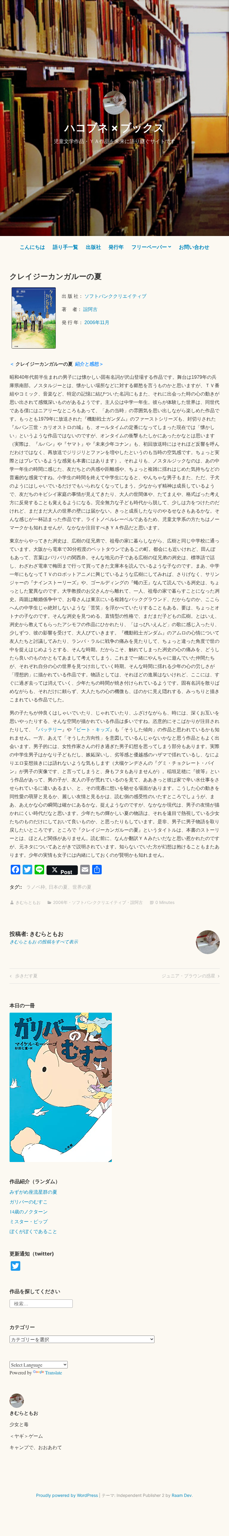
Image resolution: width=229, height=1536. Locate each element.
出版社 (93, 247)
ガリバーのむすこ (29, 1201)
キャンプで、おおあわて (36, 1447)
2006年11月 (96, 322)
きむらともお (28, 902)
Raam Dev (182, 1495)
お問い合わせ (194, 247)
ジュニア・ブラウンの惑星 (188, 977)
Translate (53, 1372)
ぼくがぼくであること (33, 1231)
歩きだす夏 (25, 977)
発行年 (116, 247)
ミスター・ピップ (29, 1221)
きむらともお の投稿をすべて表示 (44, 941)
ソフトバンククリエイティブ (115, 296)
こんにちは (32, 247)
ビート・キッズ (93, 729)
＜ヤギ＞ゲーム (26, 1436)
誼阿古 (90, 309)
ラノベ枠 (35, 887)
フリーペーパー (149, 247)
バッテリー (50, 729)
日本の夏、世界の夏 (70, 887)
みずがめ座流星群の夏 (33, 1192)
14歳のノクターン (29, 1211)
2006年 (60, 902)
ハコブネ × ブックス (114, 127)
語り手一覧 (65, 247)
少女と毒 (19, 1424)
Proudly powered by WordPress (67, 1495)
